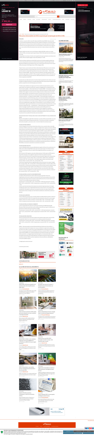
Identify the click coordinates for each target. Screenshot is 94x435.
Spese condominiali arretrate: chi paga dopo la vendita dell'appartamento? (46, 312)
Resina (69, 202)
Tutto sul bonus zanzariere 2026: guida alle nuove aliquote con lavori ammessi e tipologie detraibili (27, 313)
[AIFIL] (70, 254)
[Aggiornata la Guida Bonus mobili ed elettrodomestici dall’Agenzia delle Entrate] (47, 359)
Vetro (69, 205)
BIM (61, 160)
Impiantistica (62, 166)
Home (20, 34)
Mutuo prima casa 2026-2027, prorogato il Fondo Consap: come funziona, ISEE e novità (45, 340)
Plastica (69, 197)
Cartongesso (62, 199)
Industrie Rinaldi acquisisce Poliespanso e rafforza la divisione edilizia (26, 394)
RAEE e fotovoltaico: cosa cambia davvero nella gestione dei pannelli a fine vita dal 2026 (27, 369)
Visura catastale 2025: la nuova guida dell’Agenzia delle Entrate (46, 395)
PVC (68, 199)
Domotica (62, 162)
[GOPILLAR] (62, 254)
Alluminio (61, 194)
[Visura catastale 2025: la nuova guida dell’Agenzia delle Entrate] (47, 385)
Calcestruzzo (62, 197)
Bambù (61, 196)
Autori (41, 426)
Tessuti (69, 204)
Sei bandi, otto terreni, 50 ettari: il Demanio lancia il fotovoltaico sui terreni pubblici (45, 286)
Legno (69, 194)
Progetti (49, 19)
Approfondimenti (44, 19)
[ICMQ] (62, 250)
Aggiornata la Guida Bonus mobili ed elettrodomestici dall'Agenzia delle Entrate (46, 369)
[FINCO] (70, 250)
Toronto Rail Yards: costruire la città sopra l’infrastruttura (65, 55)
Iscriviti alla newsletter (58, 0)
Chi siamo (37, 426)
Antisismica (62, 156)
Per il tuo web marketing (48, 0)
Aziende (20, 19)
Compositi (62, 204)
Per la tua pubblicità (47, 426)
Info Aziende (38, 19)
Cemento (61, 201)
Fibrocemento (70, 192)
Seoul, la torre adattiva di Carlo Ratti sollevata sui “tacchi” (66, 120)
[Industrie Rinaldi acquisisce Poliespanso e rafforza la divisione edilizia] (28, 384)
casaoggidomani (29, 0)
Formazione (67, 19)
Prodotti (24, 19)
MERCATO (21, 264)
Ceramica (62, 202)
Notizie (34, 19)
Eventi (63, 19)
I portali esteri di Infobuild (38, 0)
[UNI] (62, 246)
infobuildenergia (22, 0)
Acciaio (61, 192)
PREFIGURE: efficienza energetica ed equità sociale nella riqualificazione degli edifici (27, 286)
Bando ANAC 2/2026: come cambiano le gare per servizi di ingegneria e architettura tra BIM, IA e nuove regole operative (27, 341)
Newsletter (73, 19)
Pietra (69, 195)
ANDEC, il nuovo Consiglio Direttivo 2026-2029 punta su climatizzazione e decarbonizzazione (65, 99)
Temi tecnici (29, 19)
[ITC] (62, 242)
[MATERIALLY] (70, 242)
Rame (69, 200)
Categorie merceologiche (57, 19)
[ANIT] (70, 246)
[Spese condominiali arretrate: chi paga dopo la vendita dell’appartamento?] (47, 303)
